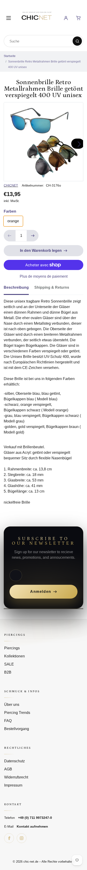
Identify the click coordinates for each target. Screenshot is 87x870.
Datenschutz (14, 761)
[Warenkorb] (78, 18)
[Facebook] (9, 838)
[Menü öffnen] (8, 18)
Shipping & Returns (51, 287)
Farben (10, 211)
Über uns (11, 705)
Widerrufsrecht (16, 777)
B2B (7, 672)
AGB (8, 769)
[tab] (19, 289)
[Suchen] (77, 41)
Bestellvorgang (16, 729)
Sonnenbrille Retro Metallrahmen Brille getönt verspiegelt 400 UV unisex (44, 64)
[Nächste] (77, 144)
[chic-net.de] (36, 17)
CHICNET (11, 185)
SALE (9, 664)
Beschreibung (16, 287)
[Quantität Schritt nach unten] (9, 235)
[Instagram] (21, 838)
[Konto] (66, 18)
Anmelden (40, 592)
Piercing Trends (17, 713)
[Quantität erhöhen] (33, 235)
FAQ (8, 721)
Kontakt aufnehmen (32, 826)
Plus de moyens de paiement (44, 276)
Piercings (12, 648)
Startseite (10, 56)
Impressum (13, 785)
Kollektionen (14, 656)
